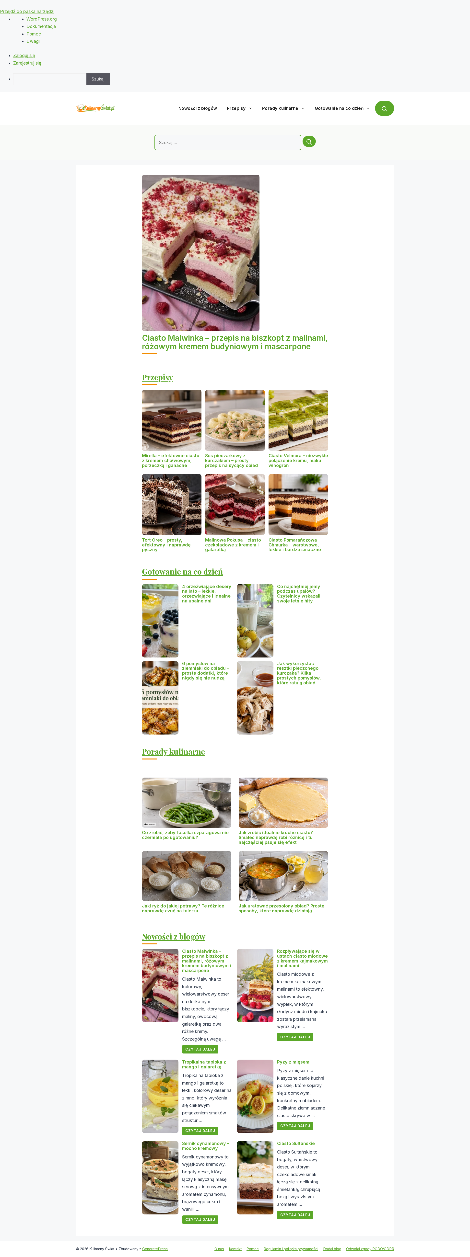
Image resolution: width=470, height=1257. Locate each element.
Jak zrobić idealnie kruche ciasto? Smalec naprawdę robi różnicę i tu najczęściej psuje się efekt (276, 837)
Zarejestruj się (27, 63)
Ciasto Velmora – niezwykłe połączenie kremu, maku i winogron (298, 460)
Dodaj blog (332, 1248)
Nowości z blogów (197, 108)
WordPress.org (41, 19)
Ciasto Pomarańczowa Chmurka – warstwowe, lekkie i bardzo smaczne (295, 544)
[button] (384, 108)
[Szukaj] (309, 141)
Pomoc (33, 33)
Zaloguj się (24, 55)
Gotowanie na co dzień (339, 108)
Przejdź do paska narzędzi (27, 11)
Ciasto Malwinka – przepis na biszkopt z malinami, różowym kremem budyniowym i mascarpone (235, 342)
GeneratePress (155, 1248)
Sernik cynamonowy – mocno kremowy (205, 1146)
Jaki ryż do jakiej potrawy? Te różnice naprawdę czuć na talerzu (183, 908)
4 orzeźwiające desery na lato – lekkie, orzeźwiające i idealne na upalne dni (206, 593)
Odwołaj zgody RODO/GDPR (370, 1248)
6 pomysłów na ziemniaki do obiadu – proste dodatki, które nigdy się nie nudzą (205, 670)
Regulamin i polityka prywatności (291, 1248)
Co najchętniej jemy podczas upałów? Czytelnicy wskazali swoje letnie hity (298, 593)
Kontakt (235, 1248)
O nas (219, 1248)
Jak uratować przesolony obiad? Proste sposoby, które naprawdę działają (281, 908)
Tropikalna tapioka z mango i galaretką (204, 1064)
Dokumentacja (41, 26)
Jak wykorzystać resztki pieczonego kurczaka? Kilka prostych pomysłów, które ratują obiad (299, 673)
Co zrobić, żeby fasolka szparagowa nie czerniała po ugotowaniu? (185, 835)
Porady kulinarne (280, 108)
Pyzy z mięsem (293, 1061)
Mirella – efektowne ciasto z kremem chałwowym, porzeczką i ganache (170, 460)
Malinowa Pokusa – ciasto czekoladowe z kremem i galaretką (233, 544)
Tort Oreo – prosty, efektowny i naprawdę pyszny (166, 544)
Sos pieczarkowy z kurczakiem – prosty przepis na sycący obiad (231, 460)
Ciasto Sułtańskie (296, 1143)
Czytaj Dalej (200, 1049)
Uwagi (33, 41)
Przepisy (236, 108)
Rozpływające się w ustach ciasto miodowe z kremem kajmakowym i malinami (302, 958)
